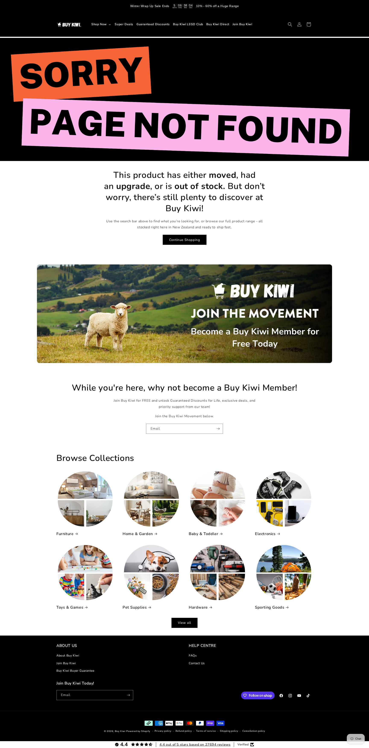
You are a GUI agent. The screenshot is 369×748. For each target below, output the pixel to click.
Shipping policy (229, 731)
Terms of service (206, 731)
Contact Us (197, 663)
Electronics (265, 533)
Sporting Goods (269, 607)
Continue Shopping (184, 240)
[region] (184, 6)
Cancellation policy (253, 731)
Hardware (198, 607)
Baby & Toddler (203, 533)
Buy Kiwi (120, 731)
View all (184, 623)
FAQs (193, 656)
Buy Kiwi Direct (217, 24)
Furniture (64, 533)
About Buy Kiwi (67, 656)
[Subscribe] (218, 429)
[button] (102, 24)
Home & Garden (138, 533)
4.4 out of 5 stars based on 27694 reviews (195, 744)
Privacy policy (163, 731)
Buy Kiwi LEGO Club (188, 24)
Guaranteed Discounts (153, 24)
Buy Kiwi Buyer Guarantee (75, 671)
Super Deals (124, 24)
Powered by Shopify (138, 731)
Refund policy (184, 731)
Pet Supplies (135, 607)
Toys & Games (69, 607)
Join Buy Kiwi (242, 24)
